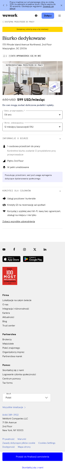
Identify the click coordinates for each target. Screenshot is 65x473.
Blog (4, 321)
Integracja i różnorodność (15, 309)
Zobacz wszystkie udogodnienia (18, 221)
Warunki (22, 439)
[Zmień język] (36, 16)
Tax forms (7, 383)
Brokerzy (7, 339)
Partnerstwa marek (12, 356)
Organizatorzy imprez (13, 352)
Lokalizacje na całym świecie (16, 300)
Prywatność (8, 439)
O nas (5, 304)
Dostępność (8, 447)
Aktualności (8, 317)
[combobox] (32, 127)
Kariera (6, 313)
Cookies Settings (46, 443)
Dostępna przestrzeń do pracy (19, 22)
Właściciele (8, 344)
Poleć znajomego (11, 348)
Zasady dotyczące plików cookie (18, 443)
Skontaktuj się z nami (32, 467)
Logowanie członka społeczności (19, 374)
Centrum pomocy (11, 378)
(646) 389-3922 (10, 415)
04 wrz (7, 114)
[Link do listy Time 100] (9, 276)
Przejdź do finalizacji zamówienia (32, 457)
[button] (60, 16)
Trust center (8, 325)
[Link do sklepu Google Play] (33, 259)
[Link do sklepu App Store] (11, 259)
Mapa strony (24, 447)
